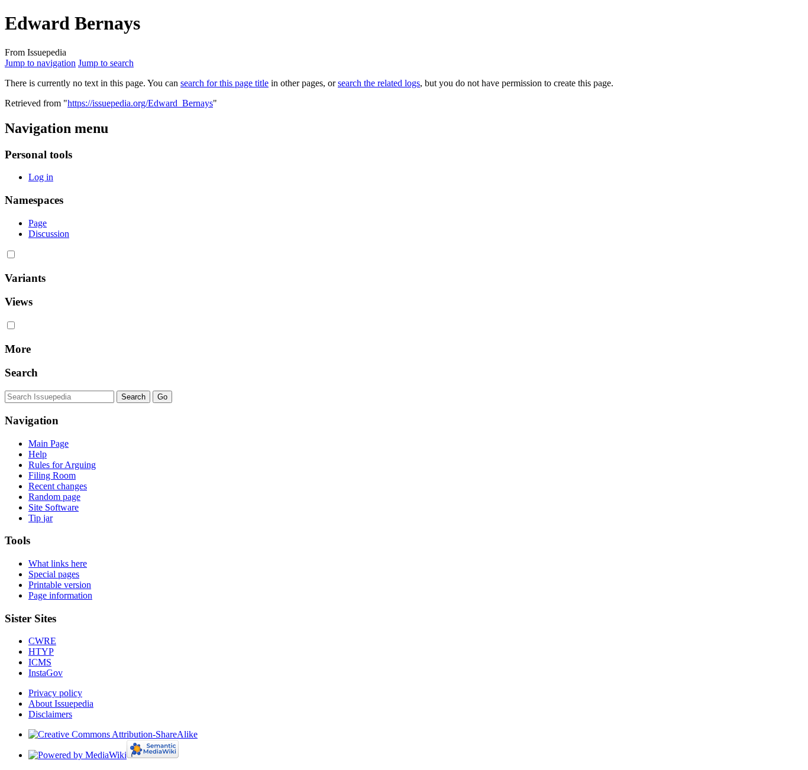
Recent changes (57, 486)
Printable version (59, 585)
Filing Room (52, 475)
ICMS (39, 662)
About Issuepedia (60, 703)
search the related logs (379, 83)
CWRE (42, 641)
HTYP (41, 651)
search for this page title (224, 83)
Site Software (53, 507)
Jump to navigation (40, 63)
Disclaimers (50, 714)
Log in (40, 177)
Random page (54, 497)
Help (37, 454)
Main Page (48, 443)
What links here (57, 563)
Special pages (53, 574)
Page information (60, 595)
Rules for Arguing (62, 465)
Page (37, 223)
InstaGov (45, 673)
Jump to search (106, 63)
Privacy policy (55, 693)
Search (21, 372)
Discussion (48, 234)
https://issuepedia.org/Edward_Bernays (140, 103)
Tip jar (40, 518)
